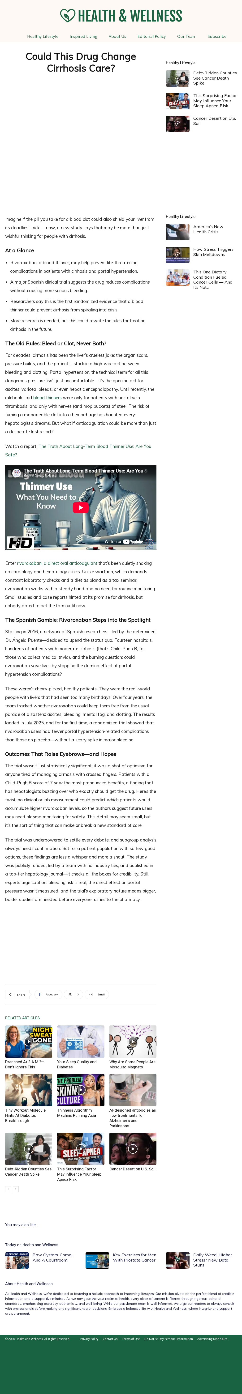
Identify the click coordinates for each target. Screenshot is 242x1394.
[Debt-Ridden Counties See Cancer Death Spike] (28, 1149)
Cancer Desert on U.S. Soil (132, 1169)
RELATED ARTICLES (22, 1018)
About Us (117, 36)
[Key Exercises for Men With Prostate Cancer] (97, 1260)
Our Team (186, 36)
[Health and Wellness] (121, 15)
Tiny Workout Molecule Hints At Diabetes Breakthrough (25, 1115)
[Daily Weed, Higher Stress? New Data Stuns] (178, 1260)
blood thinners (47, 397)
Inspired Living (83, 36)
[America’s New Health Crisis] (178, 232)
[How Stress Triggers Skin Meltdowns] (178, 255)
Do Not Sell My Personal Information (168, 1339)
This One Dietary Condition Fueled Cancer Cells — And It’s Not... (213, 279)
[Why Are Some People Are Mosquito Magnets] (132, 1041)
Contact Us (110, 1339)
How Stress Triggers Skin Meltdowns (213, 251)
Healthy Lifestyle (42, 36)
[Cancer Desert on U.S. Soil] (132, 1149)
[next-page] (16, 1189)
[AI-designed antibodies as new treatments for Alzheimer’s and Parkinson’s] (132, 1090)
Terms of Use (131, 1339)
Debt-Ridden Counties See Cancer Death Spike (215, 78)
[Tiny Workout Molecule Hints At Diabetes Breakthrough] (28, 1090)
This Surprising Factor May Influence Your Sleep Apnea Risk (79, 1174)
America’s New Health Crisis (208, 229)
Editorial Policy (152, 36)
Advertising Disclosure (212, 1339)
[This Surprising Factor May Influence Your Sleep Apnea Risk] (80, 1149)
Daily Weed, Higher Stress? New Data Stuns (212, 1260)
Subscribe (217, 36)
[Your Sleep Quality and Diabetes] (80, 1041)
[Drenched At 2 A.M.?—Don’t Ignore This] (28, 1041)
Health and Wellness (35, 1283)
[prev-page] (8, 1189)
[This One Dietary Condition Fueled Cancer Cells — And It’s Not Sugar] (178, 277)
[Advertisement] (81, 177)
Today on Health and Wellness (31, 1244)
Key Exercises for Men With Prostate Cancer (134, 1257)
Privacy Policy (89, 1339)
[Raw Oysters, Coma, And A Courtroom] (17, 1260)
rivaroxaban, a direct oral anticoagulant (57, 563)
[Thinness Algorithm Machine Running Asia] (80, 1090)
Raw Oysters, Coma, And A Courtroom (52, 1257)
